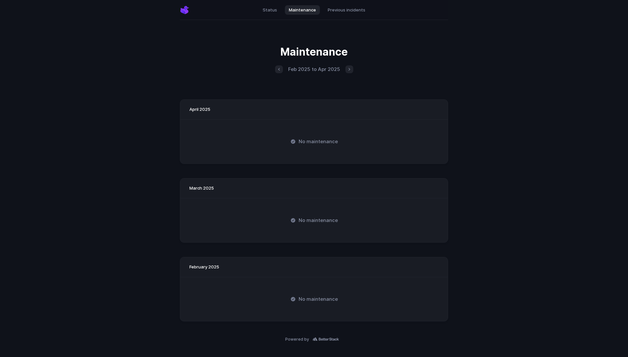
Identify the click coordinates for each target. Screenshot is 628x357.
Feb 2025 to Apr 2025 (314, 69)
